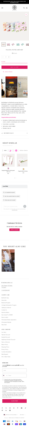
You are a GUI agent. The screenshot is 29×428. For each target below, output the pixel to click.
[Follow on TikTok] (25, 408)
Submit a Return (5, 312)
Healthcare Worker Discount (8, 339)
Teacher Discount (5, 334)
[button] (8, 87)
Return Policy (4, 344)
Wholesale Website (6, 322)
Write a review (14, 229)
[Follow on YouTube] (21, 408)
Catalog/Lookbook (6, 307)
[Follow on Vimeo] (2, 410)
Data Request (4, 354)
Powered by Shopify (19, 417)
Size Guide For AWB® (6, 314)
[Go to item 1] (3, 44)
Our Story (3, 332)
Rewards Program (5, 302)
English (22, 414)
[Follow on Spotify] (10, 410)
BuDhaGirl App (5, 297)
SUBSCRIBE (14, 401)
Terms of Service (5, 342)
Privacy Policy (4, 349)
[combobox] (5, 375)
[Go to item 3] (13, 44)
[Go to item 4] (18, 44)
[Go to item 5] (23, 44)
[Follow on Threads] (14, 408)
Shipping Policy (5, 347)
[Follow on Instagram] (10, 408)
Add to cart (14, 67)
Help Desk (4, 324)
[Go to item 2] (8, 44)
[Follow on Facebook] (2, 408)
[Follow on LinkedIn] (6, 410)
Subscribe (3, 300)
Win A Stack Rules (5, 356)
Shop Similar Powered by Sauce (7, 145)
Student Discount (5, 337)
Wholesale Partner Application (8, 319)
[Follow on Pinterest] (17, 408)
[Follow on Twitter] (6, 408)
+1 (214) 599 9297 (5, 290)
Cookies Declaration (6, 351)
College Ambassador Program (9, 305)
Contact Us (4, 310)
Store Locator (4, 317)
